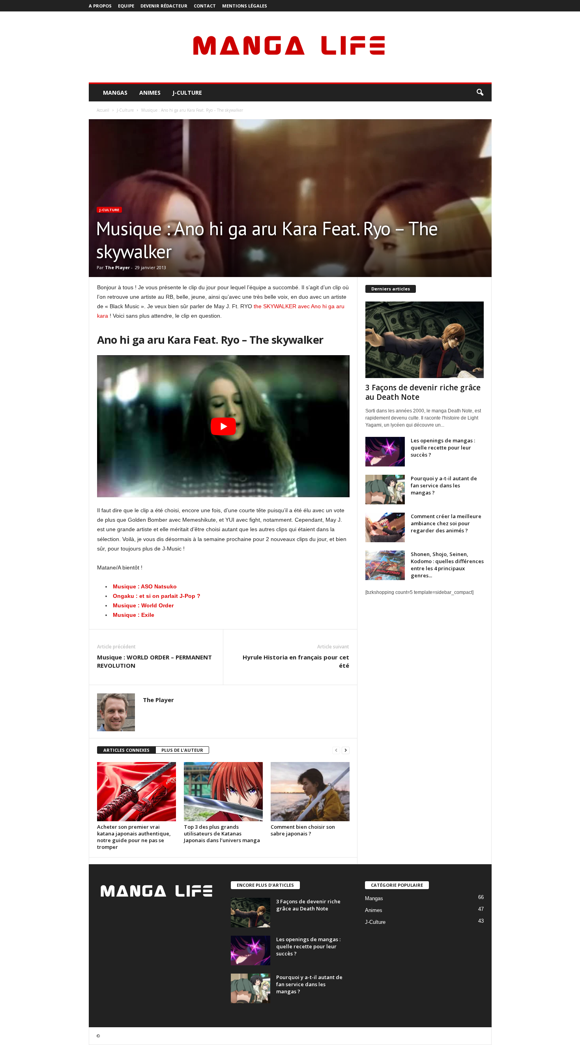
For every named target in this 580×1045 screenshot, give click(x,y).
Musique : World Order (143, 605)
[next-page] (346, 750)
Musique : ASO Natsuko (145, 586)
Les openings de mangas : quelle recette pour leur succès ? (443, 447)
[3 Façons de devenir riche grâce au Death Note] (424, 340)
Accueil (103, 110)
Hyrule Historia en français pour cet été (296, 661)
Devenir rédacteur (163, 6)
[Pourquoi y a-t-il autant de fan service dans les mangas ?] (385, 489)
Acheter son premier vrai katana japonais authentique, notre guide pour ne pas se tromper (134, 836)
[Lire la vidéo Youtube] (223, 426)
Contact (205, 6)
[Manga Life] (290, 46)
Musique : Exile (133, 615)
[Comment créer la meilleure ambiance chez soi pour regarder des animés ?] (385, 527)
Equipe (126, 6)
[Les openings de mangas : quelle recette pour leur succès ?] (385, 451)
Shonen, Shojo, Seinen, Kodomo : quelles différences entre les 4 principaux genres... (447, 565)
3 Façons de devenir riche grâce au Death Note (423, 392)
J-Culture (187, 92)
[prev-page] (336, 750)
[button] (479, 92)
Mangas (115, 92)
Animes (150, 92)
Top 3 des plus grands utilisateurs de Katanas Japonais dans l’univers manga (222, 833)
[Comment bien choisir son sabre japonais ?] (310, 791)
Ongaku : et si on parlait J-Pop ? (156, 596)
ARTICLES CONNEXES (126, 750)
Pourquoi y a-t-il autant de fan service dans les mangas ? (444, 485)
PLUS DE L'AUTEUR (182, 750)
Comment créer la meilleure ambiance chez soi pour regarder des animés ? (446, 523)
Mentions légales (244, 6)
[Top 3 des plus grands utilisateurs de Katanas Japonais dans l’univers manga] (223, 791)
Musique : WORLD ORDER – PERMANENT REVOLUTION (154, 661)
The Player (117, 267)
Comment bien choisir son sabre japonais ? (303, 830)
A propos (100, 6)
